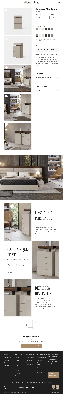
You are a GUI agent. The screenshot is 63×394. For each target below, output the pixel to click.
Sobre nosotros (30, 357)
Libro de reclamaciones (45, 382)
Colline (17, 357)
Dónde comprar (42, 357)
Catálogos (40, 360)
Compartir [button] (40, 45)
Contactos (29, 360)
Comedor (7, 360)
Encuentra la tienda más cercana (47, 50)
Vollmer (17, 363)
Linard (17, 360)
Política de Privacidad (17, 382)
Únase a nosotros (52, 375)
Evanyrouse (10, 392)
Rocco (17, 368)
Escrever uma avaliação (31, 346)
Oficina (6, 368)
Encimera (51, 14)
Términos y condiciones (31, 382)
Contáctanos (43, 40)
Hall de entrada (8, 365)
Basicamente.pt (55, 392)
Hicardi (17, 365)
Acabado (38, 14)
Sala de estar (8, 363)
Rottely (17, 371)
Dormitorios (7, 357)
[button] (3, 2)
